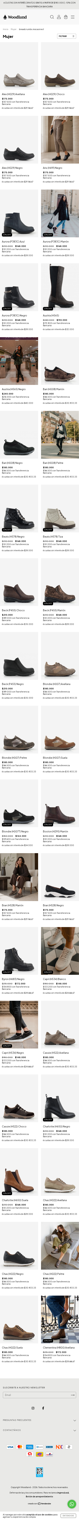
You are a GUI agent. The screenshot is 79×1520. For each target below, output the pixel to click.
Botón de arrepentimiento (39, 1496)
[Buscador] (52, 17)
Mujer (13, 29)
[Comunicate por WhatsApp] (71, 1504)
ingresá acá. (63, 1493)
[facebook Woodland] (43, 1408)
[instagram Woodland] (33, 1408)
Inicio (5, 29)
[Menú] (73, 17)
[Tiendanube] (40, 1504)
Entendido (68, 1516)
